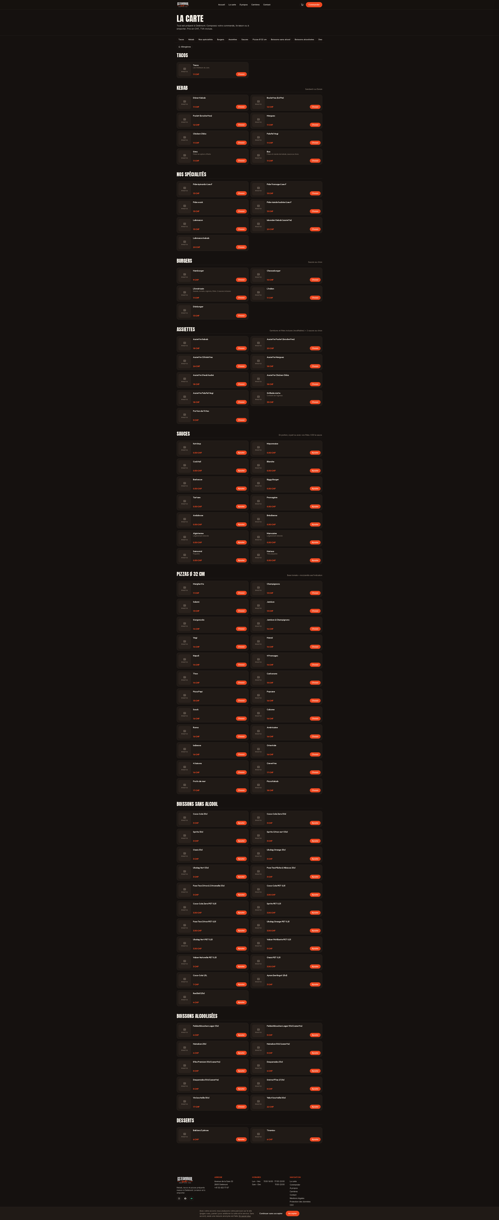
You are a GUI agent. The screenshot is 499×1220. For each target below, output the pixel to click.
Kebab (191, 39)
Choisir (241, 74)
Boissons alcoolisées (304, 39)
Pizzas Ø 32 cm (260, 39)
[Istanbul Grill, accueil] (183, 5)
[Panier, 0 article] (302, 4)
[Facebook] (185, 1198)
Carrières (255, 5)
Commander (314, 5)
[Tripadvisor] (191, 1198)
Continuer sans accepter (271, 1213)
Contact (266, 5)
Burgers (220, 39)
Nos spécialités (206, 39)
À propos (244, 5)
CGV (292, 1205)
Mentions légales (297, 1198)
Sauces (244, 39)
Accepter (292, 1213)
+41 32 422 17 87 (221, 1187)
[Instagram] (179, 1198)
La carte (232, 5)
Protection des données (300, 1201)
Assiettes (233, 39)
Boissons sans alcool (280, 39)
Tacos (181, 39)
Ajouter (241, 453)
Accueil (221, 5)
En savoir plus (245, 1216)
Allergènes (186, 47)
